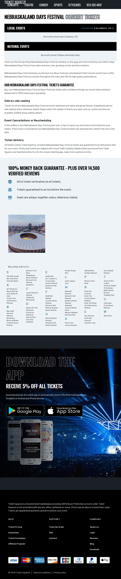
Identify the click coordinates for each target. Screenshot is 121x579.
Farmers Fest (50, 305)
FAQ (51, 533)
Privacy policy (60, 572)
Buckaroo (30, 285)
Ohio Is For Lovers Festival (71, 324)
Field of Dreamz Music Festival (51, 309)
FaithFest (49, 296)
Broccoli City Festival (31, 281)
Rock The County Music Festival (89, 298)
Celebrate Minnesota (30, 298)
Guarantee (13, 533)
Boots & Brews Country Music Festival (13, 323)
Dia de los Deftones (30, 313)
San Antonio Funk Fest (89, 317)
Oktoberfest (89, 271)
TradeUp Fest (109, 295)
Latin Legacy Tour (70, 282)
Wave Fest (108, 316)
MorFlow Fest (70, 315)
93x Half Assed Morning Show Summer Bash (13, 278)
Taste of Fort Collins (109, 282)
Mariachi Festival (68, 292)
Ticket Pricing (15, 527)
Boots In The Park (31, 272)
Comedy (43, 4)
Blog (92, 544)
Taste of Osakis (110, 286)
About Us (94, 527)
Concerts (12, 4)
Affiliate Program (16, 544)
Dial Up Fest (31, 317)
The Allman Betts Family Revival (109, 290)
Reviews (94, 538)
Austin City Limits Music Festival (12, 300)
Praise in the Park (89, 282)
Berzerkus (11, 318)
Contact (53, 538)
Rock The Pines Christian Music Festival (90, 305)
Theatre (28, 4)
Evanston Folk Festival (51, 287)
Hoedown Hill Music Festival (51, 324)
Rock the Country (87, 292)
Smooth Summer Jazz (89, 321)
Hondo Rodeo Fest (70, 272)
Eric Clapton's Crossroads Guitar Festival (51, 281)
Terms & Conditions (42, 572)
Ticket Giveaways (17, 538)
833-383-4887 (94, 4)
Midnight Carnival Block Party (71, 307)
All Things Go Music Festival (12, 290)
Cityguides (74, 4)
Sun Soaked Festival (108, 272)
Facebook (94, 549)
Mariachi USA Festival (70, 297)
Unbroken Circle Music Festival (108, 305)
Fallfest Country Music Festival (51, 300)
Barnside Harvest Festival (10, 313)
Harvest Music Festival (51, 319)
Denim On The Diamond (31, 309)
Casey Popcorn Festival (32, 294)
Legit (92, 533)
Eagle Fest (49, 276)
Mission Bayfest (71, 312)
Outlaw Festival (90, 273)
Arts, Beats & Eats (12, 295)
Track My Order (56, 527)
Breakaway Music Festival (31, 276)
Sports (58, 4)
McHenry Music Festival (71, 302)
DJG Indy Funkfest (29, 321)
